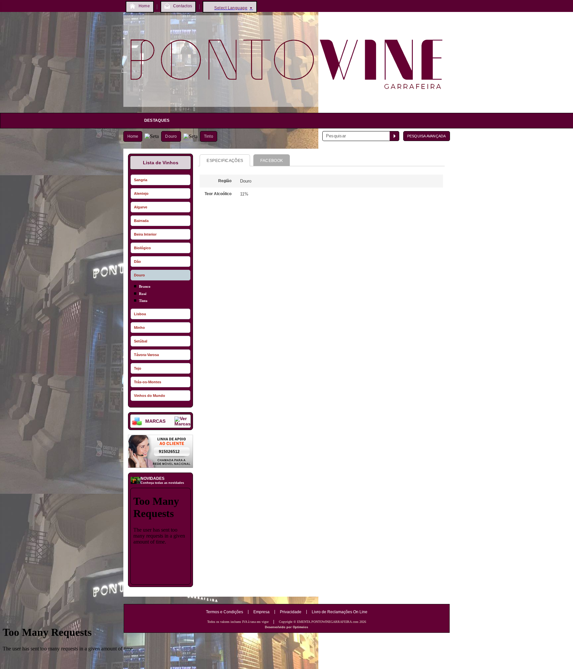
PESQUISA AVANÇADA (426, 136)
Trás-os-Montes (147, 382)
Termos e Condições (224, 612)
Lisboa (140, 314)
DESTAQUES (157, 120)
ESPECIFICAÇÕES (225, 160)
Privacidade (290, 612)
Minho (139, 328)
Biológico (142, 248)
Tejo (137, 368)
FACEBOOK (271, 160)
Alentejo (141, 193)
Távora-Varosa (146, 355)
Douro (171, 136)
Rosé (143, 294)
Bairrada (141, 221)
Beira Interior (145, 234)
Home (133, 136)
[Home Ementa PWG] (286, 108)
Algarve (140, 207)
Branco (145, 286)
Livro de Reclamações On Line (339, 612)
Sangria (140, 180)
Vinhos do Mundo (149, 396)
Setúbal (140, 341)
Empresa (261, 612)
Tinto (208, 136)
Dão (137, 261)
